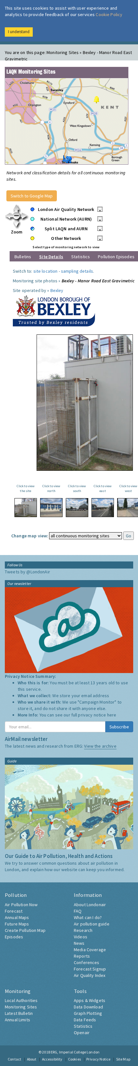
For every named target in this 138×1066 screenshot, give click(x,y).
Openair (82, 1032)
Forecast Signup (90, 969)
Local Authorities (21, 1000)
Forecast (13, 911)
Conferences (86, 962)
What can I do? (88, 917)
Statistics (80, 257)
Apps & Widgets (89, 1000)
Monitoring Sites (21, 1007)
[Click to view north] (51, 507)
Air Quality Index (89, 975)
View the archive (100, 746)
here (111, 715)
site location (45, 271)
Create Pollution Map (25, 930)
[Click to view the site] (25, 507)
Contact (14, 1059)
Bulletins (22, 257)
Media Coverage (90, 949)
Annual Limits (17, 1020)
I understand (19, 31)
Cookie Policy (109, 14)
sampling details (77, 271)
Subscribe (119, 727)
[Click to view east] (102, 507)
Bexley (57, 290)
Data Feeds (85, 1020)
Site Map (123, 1059)
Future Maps (17, 924)
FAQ (78, 911)
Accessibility (52, 1059)
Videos (80, 937)
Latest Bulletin (19, 1013)
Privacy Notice (98, 1059)
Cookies (74, 1059)
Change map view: (29, 536)
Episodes (14, 937)
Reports (82, 956)
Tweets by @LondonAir (27, 572)
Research (83, 930)
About (32, 1059)
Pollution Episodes (116, 257)
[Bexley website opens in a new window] (54, 309)
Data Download (88, 1007)
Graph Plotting (88, 1013)
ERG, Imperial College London (75, 1052)
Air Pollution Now (21, 904)
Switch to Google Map (32, 196)
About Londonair (90, 904)
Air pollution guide (91, 924)
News (79, 943)
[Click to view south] (77, 507)
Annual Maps (17, 917)
